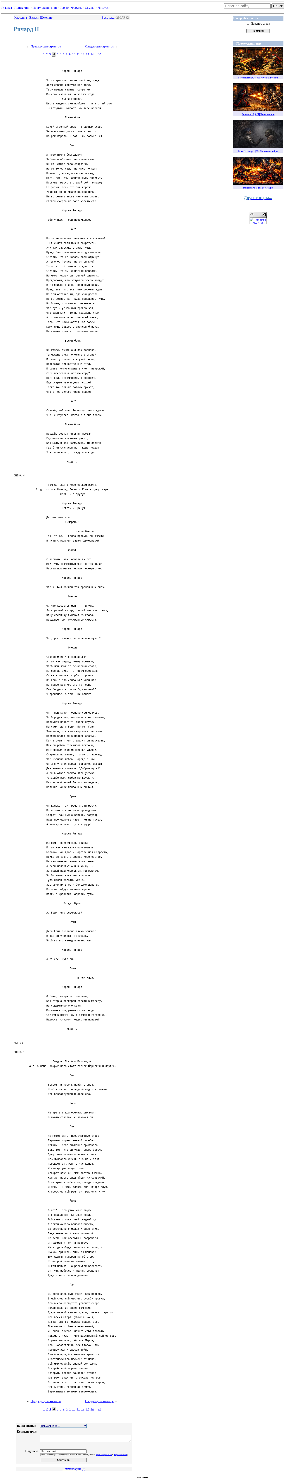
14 (92, 54)
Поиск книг (22, 7)
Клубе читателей (120, 1454)
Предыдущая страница (46, 46)
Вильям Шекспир (41, 17)
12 (82, 54)
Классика (20, 17)
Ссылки (90, 7)
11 (78, 54)
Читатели (104, 7)
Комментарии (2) (74, 1469)
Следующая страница (99, 46)
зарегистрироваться (104, 1454)
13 (87, 54)
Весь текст (109, 17)
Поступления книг (45, 7)
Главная (6, 7)
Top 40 (64, 7)
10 (73, 54)
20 (99, 54)
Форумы (76, 7)
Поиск (278, 6)
